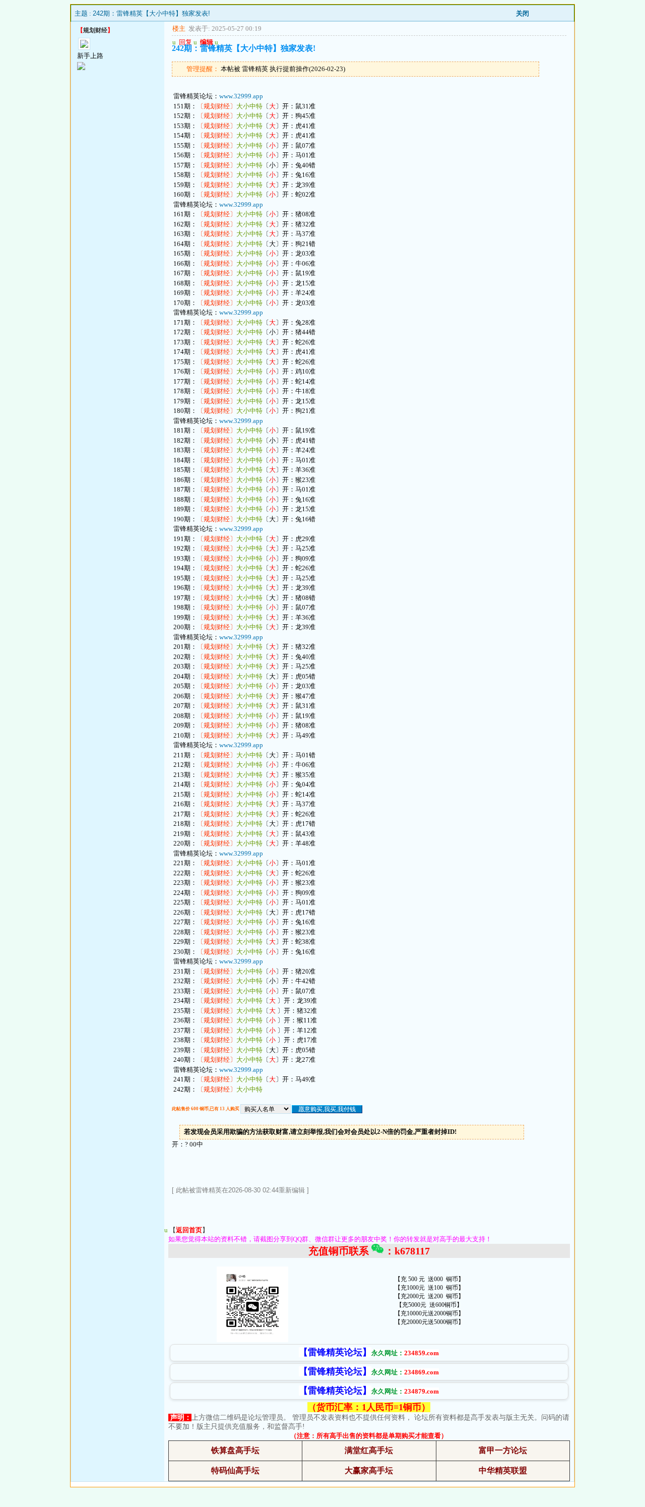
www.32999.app (241, 96)
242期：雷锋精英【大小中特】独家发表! (151, 13)
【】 (189, 1230)
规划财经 (95, 30)
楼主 (178, 28)
